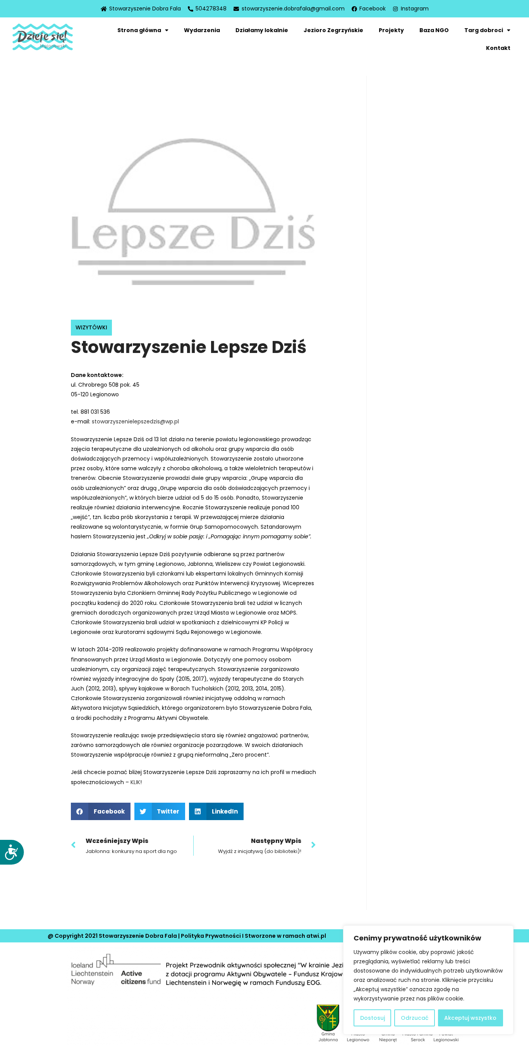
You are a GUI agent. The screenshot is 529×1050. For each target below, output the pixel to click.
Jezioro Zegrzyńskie (333, 30)
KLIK (135, 782)
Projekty (391, 30)
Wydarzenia (202, 30)
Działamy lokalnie (261, 30)
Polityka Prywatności (211, 936)
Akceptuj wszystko (470, 1018)
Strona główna (139, 30)
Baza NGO (434, 30)
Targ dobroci (483, 30)
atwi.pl (316, 936)
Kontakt (498, 48)
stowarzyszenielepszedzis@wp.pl (135, 421)
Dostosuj (372, 1018)
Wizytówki (91, 327)
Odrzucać (414, 1018)
